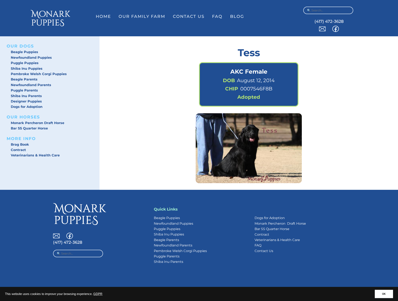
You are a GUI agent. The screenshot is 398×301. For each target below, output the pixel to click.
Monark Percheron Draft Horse (37, 123)
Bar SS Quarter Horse (29, 128)
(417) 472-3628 (329, 21)
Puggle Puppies (25, 63)
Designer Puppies (26, 101)
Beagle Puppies (24, 52)
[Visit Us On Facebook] (335, 31)
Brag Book (20, 144)
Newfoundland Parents (31, 85)
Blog (237, 16)
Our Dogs (20, 46)
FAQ (217, 16)
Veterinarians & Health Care (35, 155)
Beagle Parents (24, 79)
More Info (21, 138)
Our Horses (23, 117)
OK (384, 293)
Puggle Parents (24, 90)
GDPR (97, 294)
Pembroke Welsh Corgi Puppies (39, 74)
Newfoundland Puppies (31, 58)
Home (103, 16)
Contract (18, 150)
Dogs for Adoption (26, 107)
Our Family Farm (142, 16)
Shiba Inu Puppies (26, 69)
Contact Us (188, 16)
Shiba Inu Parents (26, 96)
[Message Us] (322, 31)
